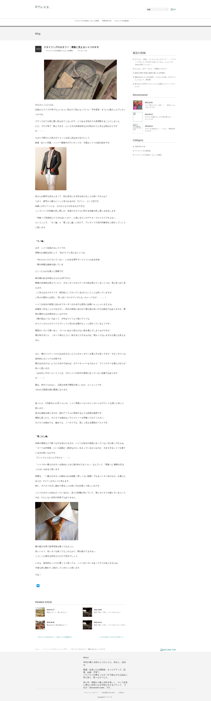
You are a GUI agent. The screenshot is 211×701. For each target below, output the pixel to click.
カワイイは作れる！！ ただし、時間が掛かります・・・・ (160, 130)
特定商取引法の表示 (108, 692)
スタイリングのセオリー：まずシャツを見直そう (54, 637)
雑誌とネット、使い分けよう (57, 612)
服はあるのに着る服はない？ (57, 625)
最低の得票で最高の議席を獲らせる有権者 (150, 73)
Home (37, 649)
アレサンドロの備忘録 (121, 21)
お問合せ (121, 692)
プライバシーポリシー (91, 692)
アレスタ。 (109, 697)
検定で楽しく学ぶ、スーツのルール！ (107, 612)
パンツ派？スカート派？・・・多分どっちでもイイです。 (160, 106)
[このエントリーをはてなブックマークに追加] (38, 586)
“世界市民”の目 (106, 21)
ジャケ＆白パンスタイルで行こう (111, 637)
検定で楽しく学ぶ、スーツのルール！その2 (109, 625)
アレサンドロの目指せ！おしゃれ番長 (87, 21)
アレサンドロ (82, 50)
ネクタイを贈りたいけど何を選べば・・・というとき (160, 118)
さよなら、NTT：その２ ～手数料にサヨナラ (151, 69)
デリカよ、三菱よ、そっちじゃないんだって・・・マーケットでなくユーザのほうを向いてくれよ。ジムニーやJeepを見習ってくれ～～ (155, 61)
